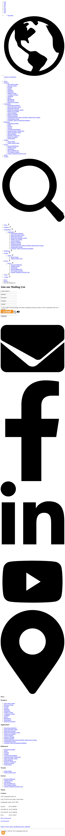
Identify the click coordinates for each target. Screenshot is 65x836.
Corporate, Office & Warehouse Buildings (18, 120)
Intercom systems (12, 85)
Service (6, 144)
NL (5, 8)
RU (5, 9)
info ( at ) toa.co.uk (6, 818)
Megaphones (10, 99)
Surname (3, 294)
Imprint (3, 826)
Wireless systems (11, 93)
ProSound (10, 90)
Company (3, 301)
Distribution (10, 92)
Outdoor (9, 128)
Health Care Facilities (13, 111)
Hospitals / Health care (13, 135)
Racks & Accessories (13, 102)
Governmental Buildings (14, 129)
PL (5, 6)
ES (5, 12)
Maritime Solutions (12, 116)
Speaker (9, 89)
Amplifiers (10, 96)
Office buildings (11, 134)
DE (5, 2)
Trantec (6, 140)
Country (3, 304)
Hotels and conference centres (15, 110)
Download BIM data (13, 146)
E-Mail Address (5, 291)
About (5, 155)
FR (5, 5)
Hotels (9, 125)
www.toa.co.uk (5, 821)
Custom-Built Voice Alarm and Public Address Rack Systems (23, 117)
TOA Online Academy (13, 152)
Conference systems (12, 95)
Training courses (11, 147)
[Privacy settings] (3, 833)
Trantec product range (13, 143)
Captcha (3, 309)
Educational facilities (13, 123)
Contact (6, 156)
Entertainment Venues (13, 119)
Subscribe (3, 316)
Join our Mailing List (13, 150)
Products (6, 82)
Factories (9, 126)
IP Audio (9, 87)
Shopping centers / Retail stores (15, 131)
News (5, 81)
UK (5, 11)
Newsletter (10, 15)
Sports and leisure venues (14, 107)
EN (5, 3)
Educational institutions (13, 105)
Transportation (11, 138)
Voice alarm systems (12, 84)
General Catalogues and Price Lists (16, 153)
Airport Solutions (12, 113)
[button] (15, 312)
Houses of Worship (12, 114)
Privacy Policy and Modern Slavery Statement (18, 826)
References (7, 122)
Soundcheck (10, 149)
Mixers (9, 98)
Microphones (10, 101)
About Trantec (11, 141)
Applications (7, 104)
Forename (4, 297)
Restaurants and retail (13, 108)
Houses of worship (12, 137)
